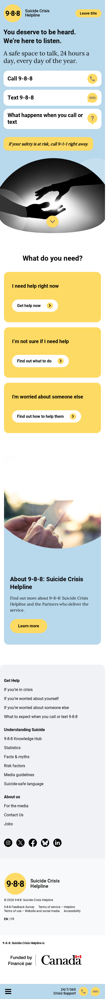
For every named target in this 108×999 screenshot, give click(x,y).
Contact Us (13, 815)
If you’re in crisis (18, 689)
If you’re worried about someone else (36, 707)
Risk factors (14, 765)
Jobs (8, 824)
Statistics (12, 747)
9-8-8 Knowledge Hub (23, 738)
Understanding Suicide (24, 729)
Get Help (12, 680)
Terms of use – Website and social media (32, 911)
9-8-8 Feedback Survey (19, 907)
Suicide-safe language (23, 783)
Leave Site (88, 13)
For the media (16, 806)
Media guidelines (19, 774)
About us (12, 796)
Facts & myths (16, 756)
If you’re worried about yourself (31, 698)
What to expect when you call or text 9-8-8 (41, 716)
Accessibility (72, 911)
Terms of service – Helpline (56, 907)
